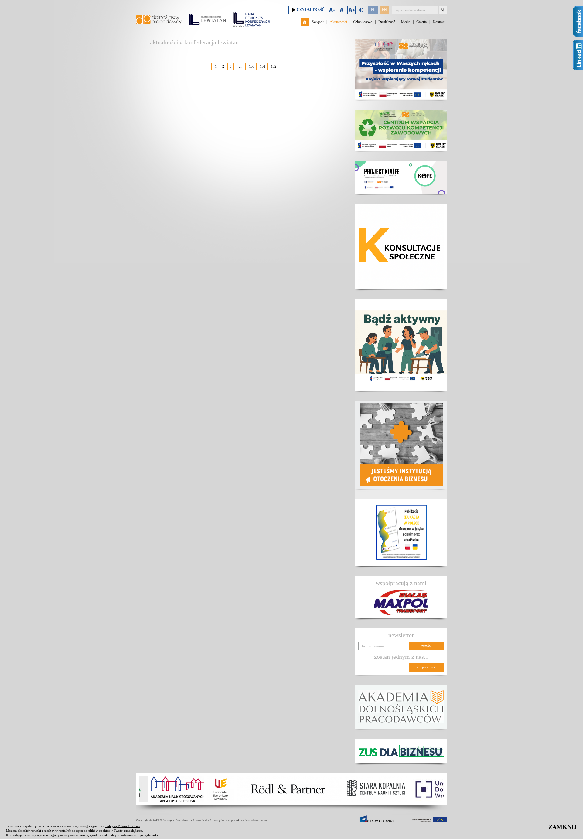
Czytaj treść (311, 10)
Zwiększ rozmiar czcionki (351, 10)
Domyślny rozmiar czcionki (342, 10)
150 (251, 66)
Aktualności (338, 22)
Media (405, 22)
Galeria (421, 22)
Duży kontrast (361, 10)
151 (262, 66)
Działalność (386, 22)
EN (384, 10)
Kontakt (438, 22)
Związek (318, 22)
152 (273, 66)
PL (373, 10)
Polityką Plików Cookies (122, 826)
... (240, 66)
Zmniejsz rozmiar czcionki (332, 10)
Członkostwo (362, 22)
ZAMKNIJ (562, 827)
